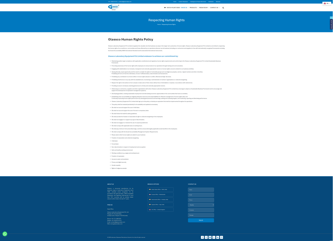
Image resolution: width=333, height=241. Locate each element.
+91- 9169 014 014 (112, 1)
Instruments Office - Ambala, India (159, 199)
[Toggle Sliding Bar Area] (331, 23)
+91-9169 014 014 (116, 220)
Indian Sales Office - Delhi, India (159, 189)
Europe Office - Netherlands (158, 194)
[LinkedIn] (217, 237)
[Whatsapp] (5, 234)
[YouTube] (210, 237)
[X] (206, 237)
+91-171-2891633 (116, 218)
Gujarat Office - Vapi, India (157, 204)
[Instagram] (221, 237)
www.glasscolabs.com (116, 224)
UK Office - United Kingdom (158, 209)
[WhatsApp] (213, 237)
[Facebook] (202, 237)
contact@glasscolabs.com (125, 1)
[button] (223, 7)
